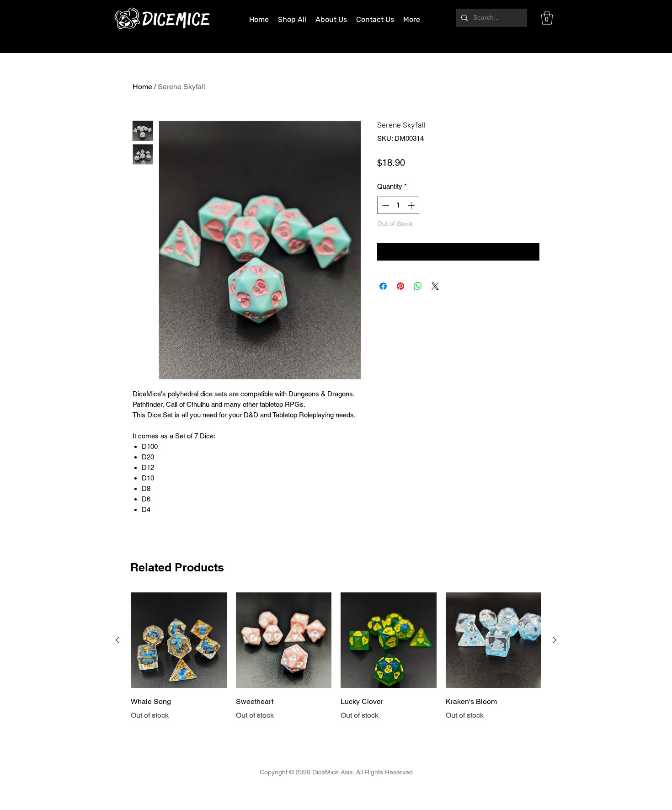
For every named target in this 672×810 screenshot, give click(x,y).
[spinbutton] (398, 205)
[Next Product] (554, 639)
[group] (336, 657)
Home (142, 86)
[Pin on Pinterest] (400, 286)
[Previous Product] (117, 639)
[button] (547, 18)
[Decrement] (385, 205)
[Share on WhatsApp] (417, 286)
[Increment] (412, 205)
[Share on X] (435, 286)
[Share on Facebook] (383, 286)
